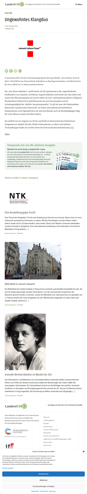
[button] (83, 451)
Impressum (52, 491)
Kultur (8, 13)
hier (72, 127)
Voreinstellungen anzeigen (43, 486)
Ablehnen (43, 480)
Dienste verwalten (7, 468)
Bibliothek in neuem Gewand (20, 284)
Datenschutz (35, 491)
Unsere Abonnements (51, 429)
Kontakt (46, 423)
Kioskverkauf (48, 426)
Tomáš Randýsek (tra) (11, 26)
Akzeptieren (43, 474)
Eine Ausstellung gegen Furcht (20, 212)
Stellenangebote (49, 420)
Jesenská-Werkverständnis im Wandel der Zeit (28, 374)
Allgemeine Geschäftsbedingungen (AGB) (57, 439)
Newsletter (47, 433)
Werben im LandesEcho (51, 436)
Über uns (47, 417)
